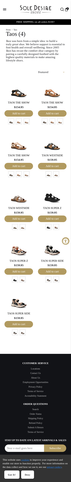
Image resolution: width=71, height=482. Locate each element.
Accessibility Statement (35, 396)
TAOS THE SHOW (19, 102)
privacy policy (54, 467)
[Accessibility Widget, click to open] (65, 241)
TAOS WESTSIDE (52, 155)
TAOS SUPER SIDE (52, 260)
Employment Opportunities (35, 382)
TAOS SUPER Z (52, 208)
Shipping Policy (35, 418)
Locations (35, 369)
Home (8, 30)
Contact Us (35, 373)
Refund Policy (35, 423)
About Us (35, 378)
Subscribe (55, 448)
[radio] (11, 121)
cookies (25, 459)
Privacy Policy (35, 387)
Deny (27, 475)
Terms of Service (35, 391)
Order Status (35, 414)
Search (35, 409)
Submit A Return (35, 427)
